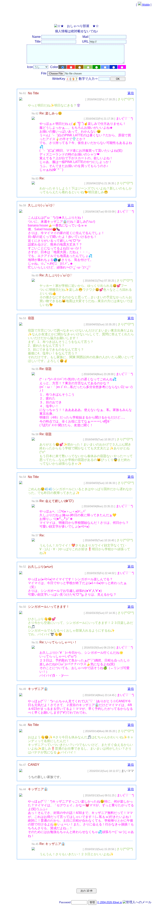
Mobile (145, 4)
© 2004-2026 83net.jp (109, 902)
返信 (131, 93)
